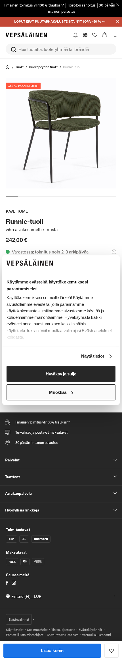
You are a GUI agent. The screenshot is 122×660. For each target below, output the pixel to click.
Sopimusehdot (37, 629)
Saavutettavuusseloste (62, 634)
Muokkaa (57, 392)
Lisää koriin (52, 650)
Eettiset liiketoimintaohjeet (24, 634)
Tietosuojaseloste (63, 629)
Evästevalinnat (19, 619)
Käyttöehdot (14, 629)
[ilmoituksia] (75, 35)
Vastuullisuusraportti (96, 634)
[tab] (12, 196)
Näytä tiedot (92, 356)
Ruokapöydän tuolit (43, 66)
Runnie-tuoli (72, 66)
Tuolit (19, 66)
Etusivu (8, 67)
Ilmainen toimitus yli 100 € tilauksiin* (34, 5)
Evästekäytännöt (90, 629)
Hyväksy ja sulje (61, 373)
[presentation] (61, 133)
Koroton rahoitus (82, 5)
